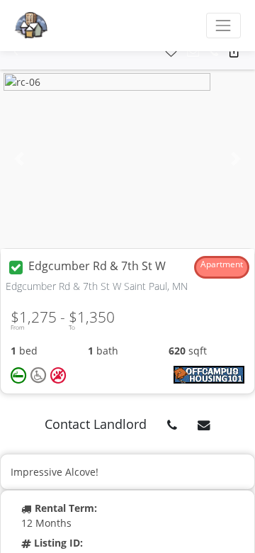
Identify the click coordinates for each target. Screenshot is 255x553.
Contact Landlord (96, 423)
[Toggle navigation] (223, 25)
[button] (16, 52)
